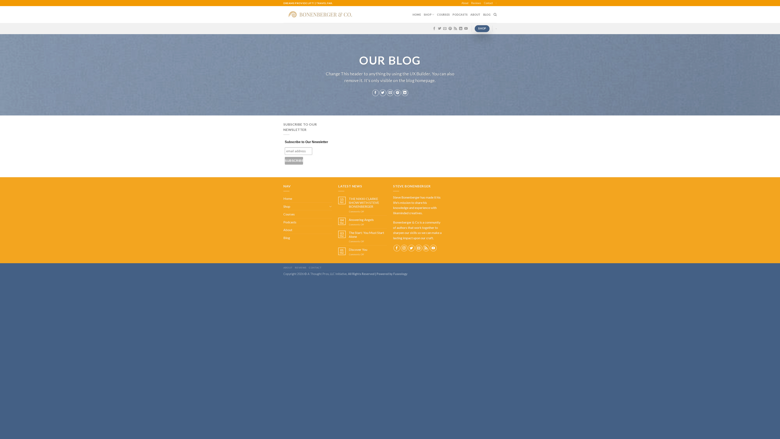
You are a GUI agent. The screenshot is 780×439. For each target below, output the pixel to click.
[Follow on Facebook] (434, 28)
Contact (488, 3)
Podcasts (460, 14)
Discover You (358, 249)
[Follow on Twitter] (439, 28)
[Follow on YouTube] (466, 28)
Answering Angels (361, 220)
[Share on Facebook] (375, 92)
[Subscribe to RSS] (455, 28)
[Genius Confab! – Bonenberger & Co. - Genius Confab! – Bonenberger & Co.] (320, 14)
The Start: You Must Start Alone (366, 234)
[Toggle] (330, 206)
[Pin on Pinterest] (397, 92)
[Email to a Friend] (390, 92)
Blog (487, 14)
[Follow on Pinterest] (450, 28)
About (465, 3)
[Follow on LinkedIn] (460, 28)
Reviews (476, 3)
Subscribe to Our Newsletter (306, 142)
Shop (427, 14)
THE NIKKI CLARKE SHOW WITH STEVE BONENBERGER (364, 202)
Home (417, 14)
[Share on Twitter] (382, 92)
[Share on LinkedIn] (405, 92)
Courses (443, 14)
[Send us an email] (444, 28)
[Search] (495, 14)
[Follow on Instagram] (404, 248)
